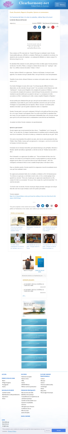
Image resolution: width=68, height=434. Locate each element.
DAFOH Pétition (25, 384)
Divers (3, 398)
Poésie (42, 388)
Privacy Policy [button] (12, 431)
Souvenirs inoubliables (27, 402)
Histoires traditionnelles (47, 384)
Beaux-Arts (43, 390)
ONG (22, 380)
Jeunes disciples (25, 412)
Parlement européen (26, 376)
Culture (43, 378)
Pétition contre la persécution (28, 386)
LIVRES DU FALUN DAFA (39, 271)
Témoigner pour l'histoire (27, 406)
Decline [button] (48, 430)
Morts (3, 380)
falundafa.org (5, 422)
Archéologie (44, 386)
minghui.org (5, 426)
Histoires (23, 404)
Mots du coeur (25, 410)
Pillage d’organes (6, 382)
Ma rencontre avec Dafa (27, 392)
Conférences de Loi (26, 408)
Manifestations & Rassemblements (11, 394)
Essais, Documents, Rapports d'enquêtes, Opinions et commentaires (29, 12)
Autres (4, 386)
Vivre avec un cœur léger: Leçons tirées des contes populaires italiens (17, 228)
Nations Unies (25, 378)
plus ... (24, 295)
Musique (43, 380)
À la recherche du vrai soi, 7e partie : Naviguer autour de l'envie (34, 246)
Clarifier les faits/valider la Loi (28, 400)
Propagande (5, 384)
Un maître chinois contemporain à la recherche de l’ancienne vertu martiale (17, 246)
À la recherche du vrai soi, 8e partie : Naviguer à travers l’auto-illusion (50, 228)
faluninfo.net (5, 424)
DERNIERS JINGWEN (28, 280)
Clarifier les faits (6, 392)
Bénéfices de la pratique (27, 394)
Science (42, 382)
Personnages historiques (47, 392)
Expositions (5, 396)
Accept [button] (59, 430)
